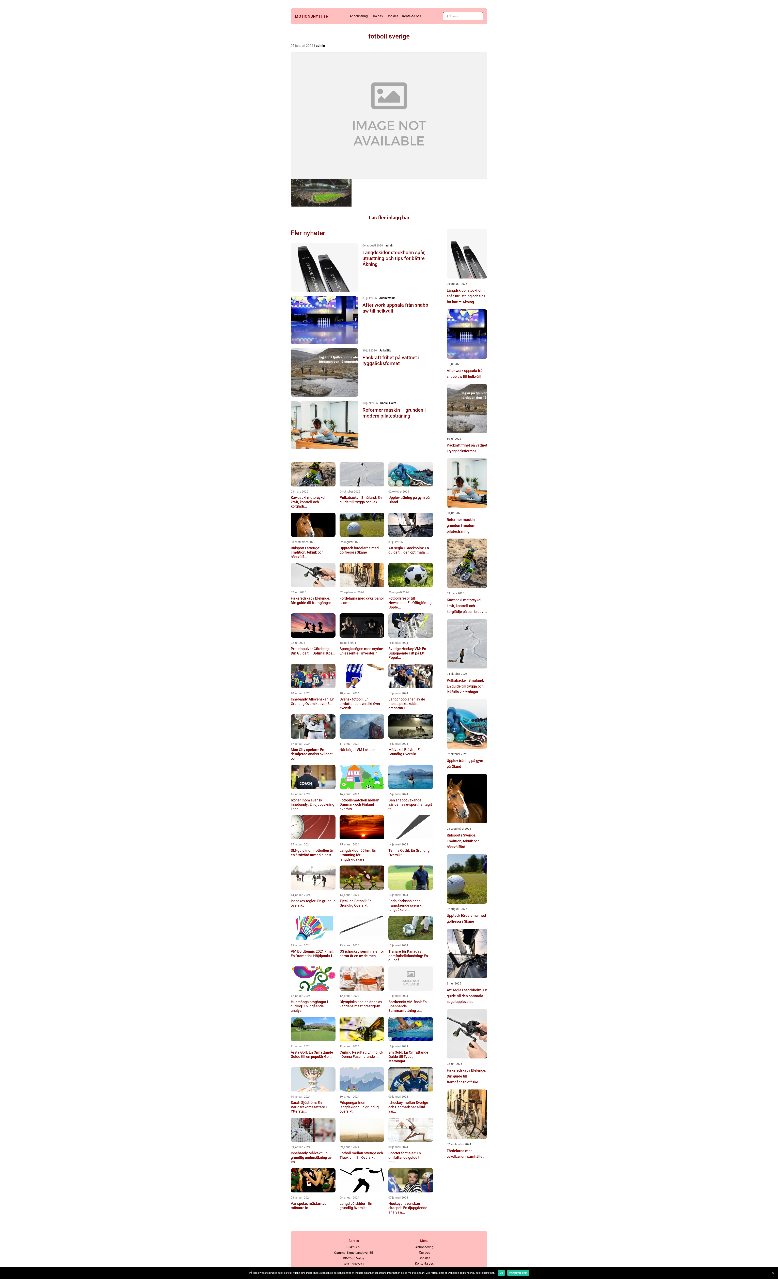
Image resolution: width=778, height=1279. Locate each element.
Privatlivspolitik (518, 1273)
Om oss (377, 16)
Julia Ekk (385, 350)
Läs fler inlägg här (389, 218)
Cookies (392, 16)
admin (320, 46)
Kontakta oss (411, 16)
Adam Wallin (387, 298)
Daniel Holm (388, 403)
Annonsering (359, 16)
